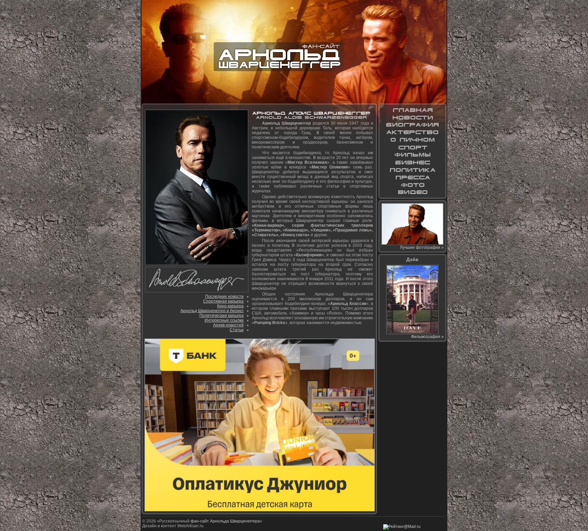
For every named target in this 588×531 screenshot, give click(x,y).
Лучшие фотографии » (422, 247)
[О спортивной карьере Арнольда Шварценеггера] (412, 147)
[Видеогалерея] (412, 192)
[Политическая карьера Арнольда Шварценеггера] (412, 170)
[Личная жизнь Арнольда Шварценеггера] (412, 140)
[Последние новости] (412, 117)
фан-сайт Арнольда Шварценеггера (225, 521)
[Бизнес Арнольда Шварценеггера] (412, 162)
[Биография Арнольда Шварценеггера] (412, 125)
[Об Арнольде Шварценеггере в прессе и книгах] (412, 177)
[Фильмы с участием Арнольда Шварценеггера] (412, 155)
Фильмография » (427, 336)
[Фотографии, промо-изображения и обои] (412, 185)
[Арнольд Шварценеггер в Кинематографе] (412, 132)
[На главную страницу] (412, 110)
